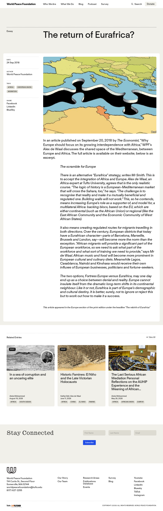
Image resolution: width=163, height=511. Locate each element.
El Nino (82, 402)
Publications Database (89, 482)
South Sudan (25, 402)
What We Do (67, 4)
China (73, 402)
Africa (10, 87)
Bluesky (138, 488)
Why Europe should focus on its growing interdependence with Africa (95, 142)
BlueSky (11, 109)
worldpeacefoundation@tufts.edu (24, 487)
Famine (92, 402)
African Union (127, 402)
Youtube (138, 478)
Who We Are (49, 4)
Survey (104, 4)
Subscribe (89, 443)
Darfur (140, 402)
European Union (24, 87)
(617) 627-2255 (14, 490)
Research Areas (91, 478)
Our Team (62, 481)
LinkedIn (11, 106)
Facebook (12, 103)
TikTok (137, 491)
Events (86, 487)
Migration (12, 91)
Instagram (139, 495)
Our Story (63, 478)
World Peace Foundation (19, 74)
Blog (81, 4)
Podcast (92, 4)
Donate (150, 4)
